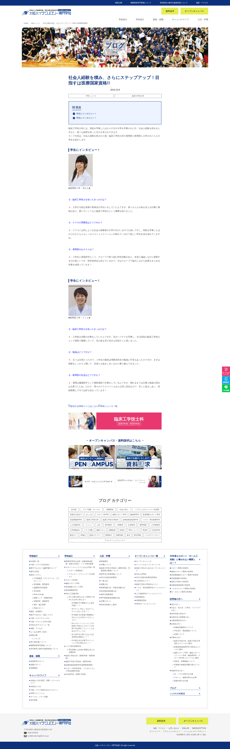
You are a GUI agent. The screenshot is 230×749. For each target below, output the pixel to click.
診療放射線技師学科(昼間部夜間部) (79, 665)
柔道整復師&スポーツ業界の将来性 (184, 575)
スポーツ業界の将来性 (179, 568)
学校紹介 (123, 19)
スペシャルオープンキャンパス (148, 565)
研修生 (83, 535)
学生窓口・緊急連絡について (185, 631)
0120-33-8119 (33, 733)
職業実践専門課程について (141, 3)
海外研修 (33, 700)
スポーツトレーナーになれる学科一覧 (80, 567)
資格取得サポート (37, 661)
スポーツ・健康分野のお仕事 (185, 677)
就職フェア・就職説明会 (43, 598)
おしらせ (89, 515)
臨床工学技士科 (138, 96)
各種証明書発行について (183, 627)
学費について (106, 565)
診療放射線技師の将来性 (180, 585)
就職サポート (35, 665)
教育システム (35, 575)
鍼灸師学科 (134, 515)
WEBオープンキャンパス (146, 604)
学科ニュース (91, 96)
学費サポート (106, 601)
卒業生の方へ (176, 637)
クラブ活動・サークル (91, 509)
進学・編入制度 (40, 605)
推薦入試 (104, 584)
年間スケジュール (37, 693)
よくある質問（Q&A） (39, 632)
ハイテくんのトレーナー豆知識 (147, 509)
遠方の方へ (175, 604)
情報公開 (118, 3)
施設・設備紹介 (36, 611)
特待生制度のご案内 (108, 605)
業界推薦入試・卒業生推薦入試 (113, 588)
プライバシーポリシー (171, 731)
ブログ (173, 688)
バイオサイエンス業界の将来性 (183, 589)
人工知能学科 (75, 525)
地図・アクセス (202, 3)
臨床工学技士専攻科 (110, 520)
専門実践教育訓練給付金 (110, 598)
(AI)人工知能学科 (72, 594)
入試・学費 (203, 19)
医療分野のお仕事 (181, 681)
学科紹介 (140, 19)
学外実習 (37, 591)
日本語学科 (156, 530)
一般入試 (104, 581)
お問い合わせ (174, 728)
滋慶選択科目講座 (40, 588)
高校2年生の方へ (177, 671)
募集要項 (104, 561)
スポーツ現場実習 (76, 571)
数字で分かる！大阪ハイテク (41, 615)
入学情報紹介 (75, 530)
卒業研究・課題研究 (41, 601)
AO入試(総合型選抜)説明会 (146, 577)
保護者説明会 (141, 600)
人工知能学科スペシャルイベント (149, 594)
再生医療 (137, 535)
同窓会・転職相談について (184, 661)
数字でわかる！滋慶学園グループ (43, 568)
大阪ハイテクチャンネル (40, 618)
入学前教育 (155, 525)
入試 (98, 525)
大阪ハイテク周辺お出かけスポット (44, 690)
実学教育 (108, 525)
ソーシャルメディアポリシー (195, 731)
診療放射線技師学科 (130, 520)
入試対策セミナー (143, 581)
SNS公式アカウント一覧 (40, 625)
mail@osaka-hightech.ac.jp (38, 736)
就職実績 (109, 509)
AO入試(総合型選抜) (109, 577)
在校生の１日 (35, 686)
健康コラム (100, 530)
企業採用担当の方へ (179, 620)
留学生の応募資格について (111, 574)
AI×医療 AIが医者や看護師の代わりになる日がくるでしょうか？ (83, 617)
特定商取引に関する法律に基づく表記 (191, 735)
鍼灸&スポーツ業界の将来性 (182, 572)
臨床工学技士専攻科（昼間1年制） (79, 661)
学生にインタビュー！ (86, 113)
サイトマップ (154, 731)
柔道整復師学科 (76, 520)
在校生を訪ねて (76, 515)
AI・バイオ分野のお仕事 (183, 674)
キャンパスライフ (180, 19)
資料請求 (170, 11)
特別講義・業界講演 (41, 584)
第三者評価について (38, 642)
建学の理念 (34, 572)
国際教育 (112, 530)
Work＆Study (39, 594)
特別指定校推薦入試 (108, 591)
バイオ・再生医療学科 (151, 520)
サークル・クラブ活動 (39, 697)
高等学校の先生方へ (179, 614)
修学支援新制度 (107, 594)
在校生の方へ (176, 624)
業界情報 (143, 525)
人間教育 (119, 525)
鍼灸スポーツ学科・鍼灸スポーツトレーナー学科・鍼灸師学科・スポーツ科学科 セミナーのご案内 (187, 655)
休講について (179, 634)
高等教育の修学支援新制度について (174, 3)
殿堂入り (73, 535)
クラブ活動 (88, 530)
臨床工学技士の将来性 (179, 582)
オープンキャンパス (194, 11)
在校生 (122, 530)
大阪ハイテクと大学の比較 (40, 622)
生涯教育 (131, 525)
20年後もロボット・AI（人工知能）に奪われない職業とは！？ (184, 559)
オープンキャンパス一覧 (146, 556)
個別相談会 (140, 597)
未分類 (73, 509)
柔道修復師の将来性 (179, 578)
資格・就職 (158, 19)
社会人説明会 (141, 574)
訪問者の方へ (176, 599)
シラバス (37, 639)
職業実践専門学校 (199, 728)
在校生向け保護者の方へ (180, 617)
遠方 (128, 535)
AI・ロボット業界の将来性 (181, 592)
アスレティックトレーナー (115, 540)
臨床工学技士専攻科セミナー (147, 584)
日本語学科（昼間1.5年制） (76, 674)
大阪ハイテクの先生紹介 (40, 565)
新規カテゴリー (95, 535)
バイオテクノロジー (152, 535)
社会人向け (124, 509)
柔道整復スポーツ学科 (151, 515)
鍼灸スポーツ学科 (119, 515)
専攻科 (145, 530)
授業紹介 (108, 535)
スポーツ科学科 (103, 515)
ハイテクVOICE (177, 694)
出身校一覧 (34, 561)
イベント (88, 525)
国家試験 (119, 535)
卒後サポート (39, 608)
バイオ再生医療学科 (73, 646)
